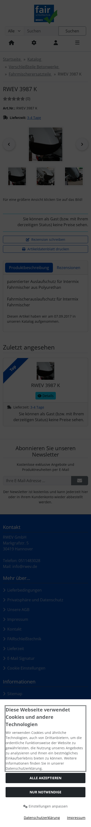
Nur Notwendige (45, 792)
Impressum (76, 817)
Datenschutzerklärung (42, 817)
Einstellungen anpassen (48, 806)
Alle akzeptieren (45, 778)
